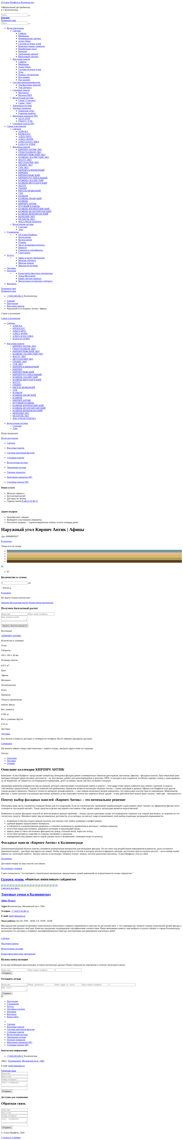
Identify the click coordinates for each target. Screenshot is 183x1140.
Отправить (6, 973)
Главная (11, 301)
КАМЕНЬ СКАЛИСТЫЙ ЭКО (33, 157)
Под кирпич (24, 80)
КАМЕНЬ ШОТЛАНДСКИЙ (32, 183)
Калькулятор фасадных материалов (35, 273)
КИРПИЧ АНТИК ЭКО (30, 149)
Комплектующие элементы (31, 46)
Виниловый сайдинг (28, 56)
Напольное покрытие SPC (25, 116)
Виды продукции (15, 28)
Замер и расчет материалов (31, 258)
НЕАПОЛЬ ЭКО (26, 219)
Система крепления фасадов (26, 82)
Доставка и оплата (16, 1009)
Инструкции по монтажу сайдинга (35, 281)
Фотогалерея (24, 237)
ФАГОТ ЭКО (25, 160)
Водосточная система (23, 98)
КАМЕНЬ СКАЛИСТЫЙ (30, 180)
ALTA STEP (24, 118)
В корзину (6, 593)
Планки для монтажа (28, 74)
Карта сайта (12, 1017)
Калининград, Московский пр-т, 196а (26, 1061)
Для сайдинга (25, 87)
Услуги (10, 255)
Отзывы (22, 242)
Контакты (11, 283)
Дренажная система (22, 105)
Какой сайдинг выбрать (29, 278)
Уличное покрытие (22, 108)
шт (29, 583)
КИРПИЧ (23, 172)
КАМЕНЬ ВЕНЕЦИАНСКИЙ (33, 214)
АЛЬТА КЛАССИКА (28, 141)
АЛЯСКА (23, 131)
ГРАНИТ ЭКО (25, 165)
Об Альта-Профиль (27, 234)
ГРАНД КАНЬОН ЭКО (29, 152)
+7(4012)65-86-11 (15, 296)
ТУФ (20, 193)
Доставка (11, 268)
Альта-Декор (24, 41)
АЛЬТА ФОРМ (25, 139)
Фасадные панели (21, 59)
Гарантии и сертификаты (30, 250)
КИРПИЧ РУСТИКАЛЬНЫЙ (32, 178)
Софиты (22, 33)
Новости (22, 247)
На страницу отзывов (11, 868)
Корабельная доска (27, 49)
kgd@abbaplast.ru (16, 1066)
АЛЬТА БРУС (25, 136)
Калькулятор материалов (41, 602)
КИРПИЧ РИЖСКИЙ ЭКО (31, 154)
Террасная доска (26, 111)
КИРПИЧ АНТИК (27, 203)
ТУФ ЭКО (23, 167)
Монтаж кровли (26, 263)
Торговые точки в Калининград (26, 894)
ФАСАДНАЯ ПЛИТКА (30, 221)
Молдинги (23, 92)
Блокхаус (22, 51)
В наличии (6, 541)
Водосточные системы (12, 948)
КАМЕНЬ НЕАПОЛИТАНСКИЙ (34, 211)
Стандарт (22, 227)
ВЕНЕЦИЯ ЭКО (26, 216)
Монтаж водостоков (28, 265)
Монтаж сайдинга (27, 260)
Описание (12, 758)
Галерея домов (12, 879)
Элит (20, 229)
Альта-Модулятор (26, 276)
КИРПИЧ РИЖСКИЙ (29, 175)
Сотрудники (24, 252)
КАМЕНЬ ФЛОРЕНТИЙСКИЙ (33, 209)
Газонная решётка (27, 113)
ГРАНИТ (22, 188)
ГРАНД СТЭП (25, 121)
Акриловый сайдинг (28, 54)
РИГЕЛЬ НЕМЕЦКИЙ (29, 191)
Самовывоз (6, 743)
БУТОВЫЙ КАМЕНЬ (29, 206)
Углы (20, 72)
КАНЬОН (23, 196)
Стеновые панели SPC (24, 123)
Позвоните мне (8, 20)
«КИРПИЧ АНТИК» (11, 636)
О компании (13, 232)
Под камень (24, 77)
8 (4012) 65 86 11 (30, 501)
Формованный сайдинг (29, 38)
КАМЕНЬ (23, 201)
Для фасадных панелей (29, 85)
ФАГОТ (22, 185)
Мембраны (23, 36)
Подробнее (6, 858)
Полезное (11, 271)
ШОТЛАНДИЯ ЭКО (28, 162)
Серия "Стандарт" (27, 100)
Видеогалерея (25, 240)
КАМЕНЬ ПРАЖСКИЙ (30, 198)
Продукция (12, 303)
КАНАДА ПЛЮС (27, 144)
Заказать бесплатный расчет (14, 602)
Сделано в (11, 1137)
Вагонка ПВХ (25, 95)
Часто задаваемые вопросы (31, 245)
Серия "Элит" (25, 103)
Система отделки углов (29, 43)
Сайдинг (17, 31)
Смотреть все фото (10, 888)
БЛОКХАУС (24, 134)
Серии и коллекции (16, 126)
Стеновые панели (21, 90)
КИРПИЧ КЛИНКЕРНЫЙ (31, 170)
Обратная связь (8, 1070)
